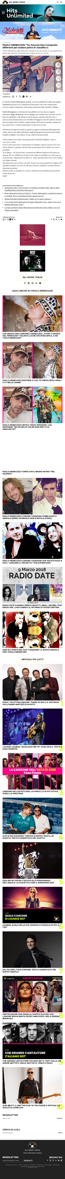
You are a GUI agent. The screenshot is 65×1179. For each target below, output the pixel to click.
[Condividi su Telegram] (23, 97)
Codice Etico (26, 1164)
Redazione (6, 94)
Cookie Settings (56, 1164)
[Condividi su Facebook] (17, 97)
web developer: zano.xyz (32, 1167)
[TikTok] (61, 1160)
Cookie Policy (40, 1164)
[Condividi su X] (20, 97)
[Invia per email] (30, 97)
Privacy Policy (33, 1164)
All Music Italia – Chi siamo (11, 1164)
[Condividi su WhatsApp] (13, 97)
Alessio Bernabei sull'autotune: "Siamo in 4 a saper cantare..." (28, 199)
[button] (27, 97)
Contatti (20, 1164)
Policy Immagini (47, 1164)
